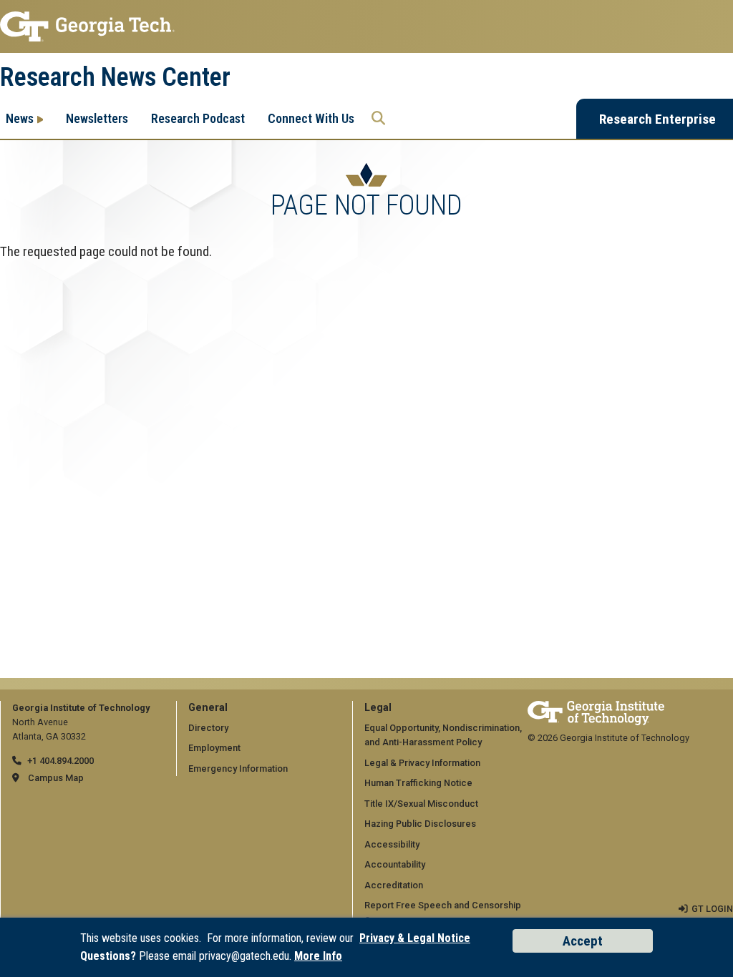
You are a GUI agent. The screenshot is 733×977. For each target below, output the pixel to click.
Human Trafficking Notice (418, 782)
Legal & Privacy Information (422, 762)
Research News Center (115, 77)
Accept (583, 941)
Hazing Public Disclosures (420, 823)
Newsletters (97, 118)
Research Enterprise (657, 119)
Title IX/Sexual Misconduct (421, 803)
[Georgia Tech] (596, 707)
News (20, 118)
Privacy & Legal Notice (414, 938)
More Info (318, 956)
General (208, 708)
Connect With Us (311, 118)
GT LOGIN (712, 908)
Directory (208, 727)
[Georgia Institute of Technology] (366, 26)
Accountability (394, 864)
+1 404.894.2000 (60, 760)
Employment (214, 747)
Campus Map (56, 777)
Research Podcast (198, 118)
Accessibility (391, 844)
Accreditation (393, 885)
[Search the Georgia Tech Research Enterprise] (378, 119)
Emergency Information (238, 768)
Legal (378, 708)
